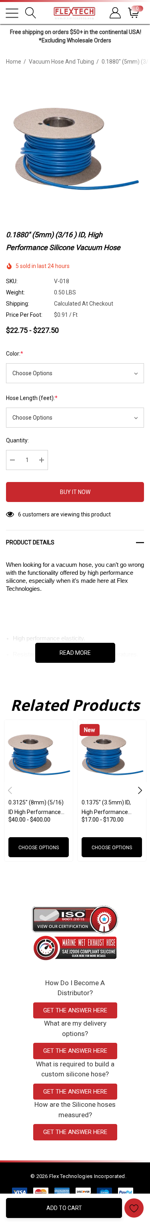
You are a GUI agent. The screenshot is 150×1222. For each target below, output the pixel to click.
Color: (14, 353)
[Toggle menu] (12, 13)
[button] (75, 920)
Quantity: (17, 440)
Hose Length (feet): (32, 398)
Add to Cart (64, 1208)
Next (140, 790)
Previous (10, 790)
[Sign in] (114, 13)
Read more (75, 653)
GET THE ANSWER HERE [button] (75, 1010)
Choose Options (38, 847)
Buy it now (75, 492)
